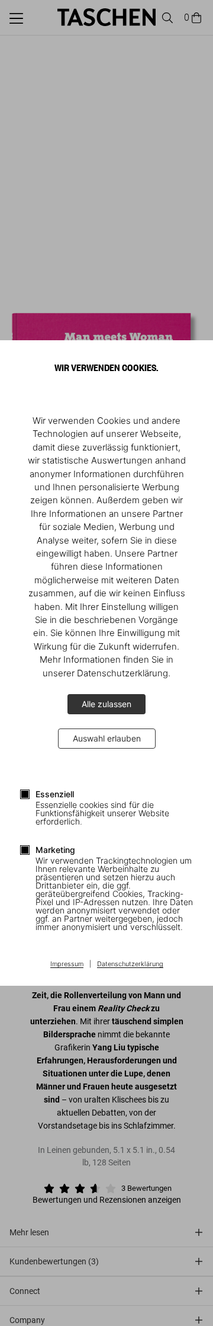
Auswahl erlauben (107, 738)
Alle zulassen (106, 704)
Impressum (66, 964)
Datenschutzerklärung (130, 964)
